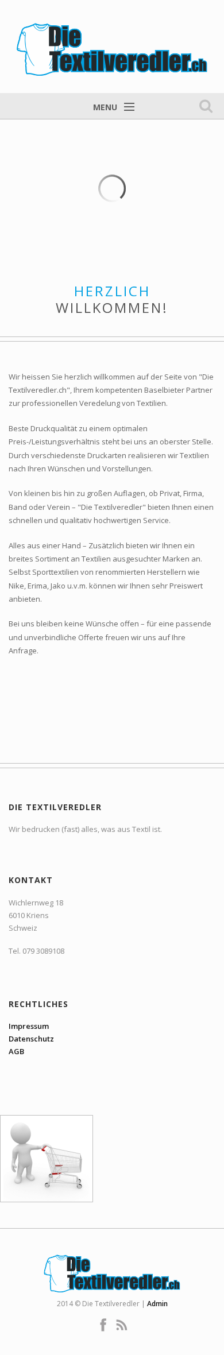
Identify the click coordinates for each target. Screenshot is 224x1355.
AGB (16, 1051)
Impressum (29, 1026)
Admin (157, 1303)
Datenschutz (31, 1038)
